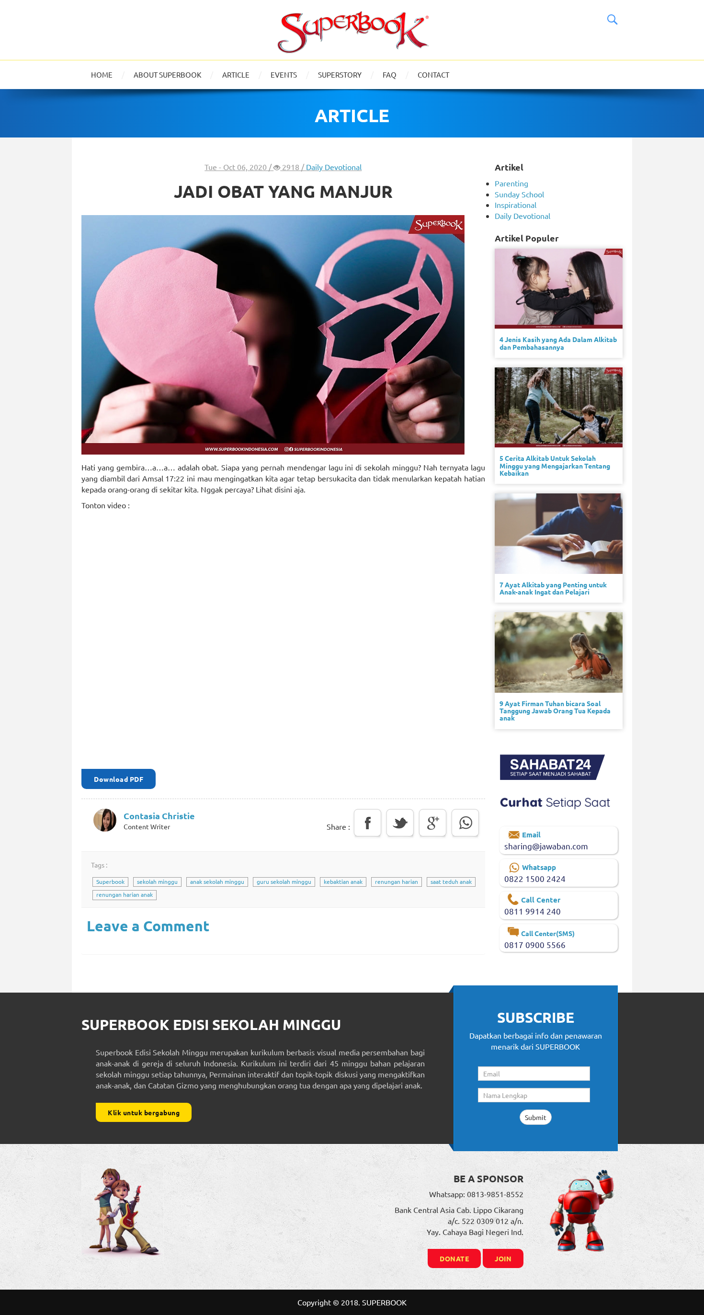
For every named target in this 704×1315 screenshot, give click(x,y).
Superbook (110, 881)
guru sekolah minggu (284, 881)
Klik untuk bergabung (144, 1112)
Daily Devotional (334, 167)
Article (236, 74)
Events (284, 74)
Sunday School (519, 194)
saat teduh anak (451, 881)
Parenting (511, 183)
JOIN (503, 1258)
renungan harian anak (124, 894)
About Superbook (167, 74)
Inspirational (515, 204)
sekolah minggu (157, 881)
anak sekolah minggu (217, 881)
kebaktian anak (343, 881)
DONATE (454, 1258)
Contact (433, 74)
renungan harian (396, 881)
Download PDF (118, 779)
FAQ (390, 74)
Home (102, 74)
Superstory (340, 74)
